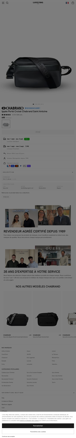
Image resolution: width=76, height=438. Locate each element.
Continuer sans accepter (8, 436)
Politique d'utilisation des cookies (29, 420)
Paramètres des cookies (38, 431)
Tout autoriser (38, 426)
